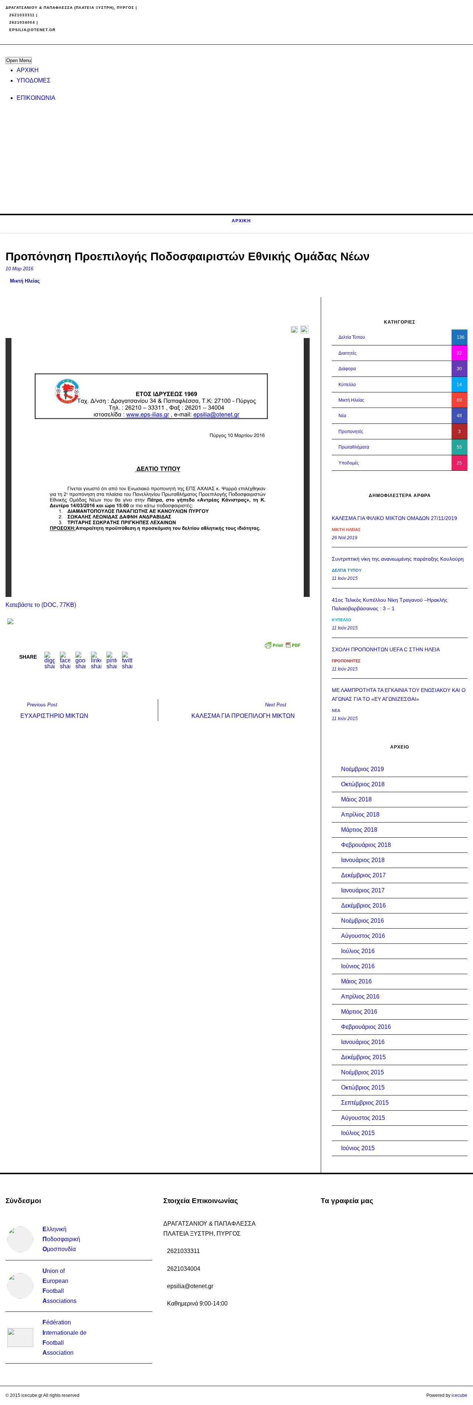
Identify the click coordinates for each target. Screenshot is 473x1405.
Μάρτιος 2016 (359, 1012)
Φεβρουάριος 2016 (366, 1027)
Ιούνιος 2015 (358, 1148)
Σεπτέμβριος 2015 (365, 1103)
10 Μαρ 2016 (19, 268)
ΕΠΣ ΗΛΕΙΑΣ (18, 36)
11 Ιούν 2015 (345, 578)
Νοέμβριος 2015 (362, 1072)
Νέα (342, 415)
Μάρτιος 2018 (359, 830)
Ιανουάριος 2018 (363, 860)
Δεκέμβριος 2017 (363, 875)
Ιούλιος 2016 (358, 951)
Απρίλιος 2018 (360, 814)
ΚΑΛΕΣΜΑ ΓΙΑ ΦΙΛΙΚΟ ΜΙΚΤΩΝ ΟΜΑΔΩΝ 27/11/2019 (394, 518)
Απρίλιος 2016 (360, 996)
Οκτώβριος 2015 (363, 1087)
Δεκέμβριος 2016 (363, 905)
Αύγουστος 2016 (363, 936)
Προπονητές (350, 431)
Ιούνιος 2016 (358, 966)
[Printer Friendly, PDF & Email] (283, 644)
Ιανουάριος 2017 (363, 890)
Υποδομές (348, 463)
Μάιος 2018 (356, 799)
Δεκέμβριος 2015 (363, 1057)
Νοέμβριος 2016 (362, 921)
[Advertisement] (227, 162)
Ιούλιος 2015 (358, 1133)
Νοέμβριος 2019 (362, 769)
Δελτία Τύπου (351, 337)
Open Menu (18, 60)
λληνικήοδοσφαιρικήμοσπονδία (61, 1239)
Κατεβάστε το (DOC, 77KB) (41, 605)
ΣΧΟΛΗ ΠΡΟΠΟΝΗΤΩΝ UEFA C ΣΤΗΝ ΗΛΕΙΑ (386, 649)
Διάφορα (347, 368)
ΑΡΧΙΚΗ (28, 70)
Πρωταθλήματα (353, 447)
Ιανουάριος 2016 (363, 1042)
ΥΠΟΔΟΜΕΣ (34, 80)
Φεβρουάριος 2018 (366, 845)
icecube (459, 1395)
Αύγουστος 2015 (363, 1118)
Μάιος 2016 (356, 981)
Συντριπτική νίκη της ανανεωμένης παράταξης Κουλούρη (398, 559)
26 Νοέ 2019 (344, 537)
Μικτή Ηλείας (25, 281)
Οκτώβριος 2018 (363, 784)
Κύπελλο (347, 384)
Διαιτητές (347, 353)
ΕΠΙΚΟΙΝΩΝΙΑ (36, 98)
